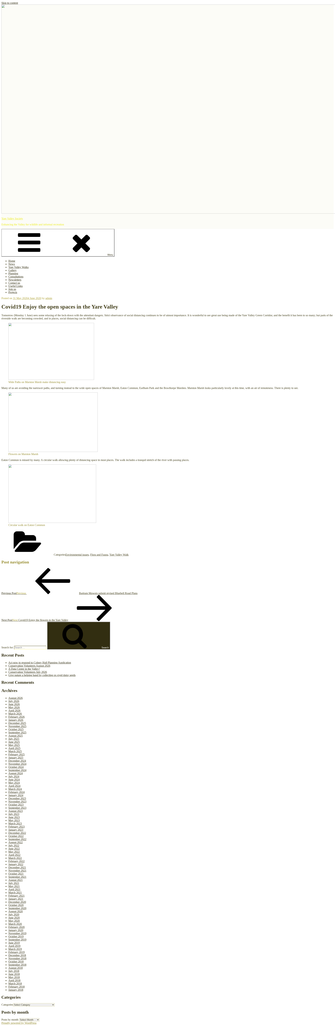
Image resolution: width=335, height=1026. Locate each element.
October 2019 (16, 936)
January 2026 (15, 719)
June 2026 (14, 704)
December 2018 (17, 955)
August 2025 (15, 735)
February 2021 (16, 895)
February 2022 (16, 861)
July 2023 (13, 814)
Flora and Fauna (99, 554)
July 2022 (13, 845)
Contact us (14, 282)
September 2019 (17, 939)
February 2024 (16, 792)
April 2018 (14, 980)
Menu (110, 254)
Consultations (15, 276)
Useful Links (15, 286)
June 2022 (14, 848)
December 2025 (17, 723)
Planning (13, 273)
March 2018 (15, 983)
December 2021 (17, 867)
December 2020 (17, 901)
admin (48, 298)
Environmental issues (77, 554)
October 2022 (16, 836)
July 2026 (13, 701)
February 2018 (16, 986)
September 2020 (17, 908)
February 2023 (16, 826)
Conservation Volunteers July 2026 (27, 672)
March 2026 (15, 713)
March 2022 (15, 858)
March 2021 (15, 892)
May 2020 (14, 920)
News (11, 264)
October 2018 (16, 961)
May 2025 (14, 745)
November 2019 (17, 933)
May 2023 (14, 820)
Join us (12, 289)
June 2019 (14, 942)
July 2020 (13, 914)
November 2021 (17, 870)
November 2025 (17, 726)
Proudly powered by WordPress (18, 1022)
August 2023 (15, 810)
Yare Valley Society (12, 218)
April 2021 (14, 889)
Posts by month (9, 1019)
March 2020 (15, 923)
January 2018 (15, 989)
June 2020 (14, 917)
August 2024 (15, 773)
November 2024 (17, 763)
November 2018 (17, 958)
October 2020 (16, 905)
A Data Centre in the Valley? (24, 668)
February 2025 (16, 754)
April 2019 (14, 945)
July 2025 (13, 738)
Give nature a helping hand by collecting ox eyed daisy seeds (42, 675)
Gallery (12, 270)
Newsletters (14, 279)
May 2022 (14, 851)
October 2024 (16, 767)
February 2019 (16, 952)
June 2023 (14, 817)
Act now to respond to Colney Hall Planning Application (39, 662)
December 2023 (17, 798)
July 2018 (13, 971)
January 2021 (15, 898)
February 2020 (16, 927)
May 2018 (14, 977)
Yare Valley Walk (119, 554)
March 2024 (15, 789)
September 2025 (17, 732)
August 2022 (15, 842)
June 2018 (14, 974)
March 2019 (15, 949)
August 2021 (15, 880)
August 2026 (15, 697)
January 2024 (15, 795)
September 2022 (17, 839)
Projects (12, 292)
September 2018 (17, 964)
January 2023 (15, 829)
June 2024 (14, 779)
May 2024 (14, 782)
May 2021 (14, 886)
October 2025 (16, 729)
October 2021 (16, 873)
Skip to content (9, 2)
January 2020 (15, 930)
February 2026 (16, 716)
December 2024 (17, 760)
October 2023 (16, 804)
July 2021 (13, 883)
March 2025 (15, 751)
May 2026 (14, 707)
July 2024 (13, 776)
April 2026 (14, 710)
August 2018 (15, 967)
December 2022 (17, 832)
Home (11, 260)
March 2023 (15, 823)
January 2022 (15, 864)
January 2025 (15, 757)
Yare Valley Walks (18, 267)
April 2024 (14, 785)
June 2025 (14, 741)
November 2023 (17, 801)
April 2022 (14, 854)
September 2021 (17, 876)
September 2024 (17, 770)
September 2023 (17, 807)
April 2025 (14, 748)
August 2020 (15, 911)
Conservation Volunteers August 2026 (29, 665)
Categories (7, 1004)
